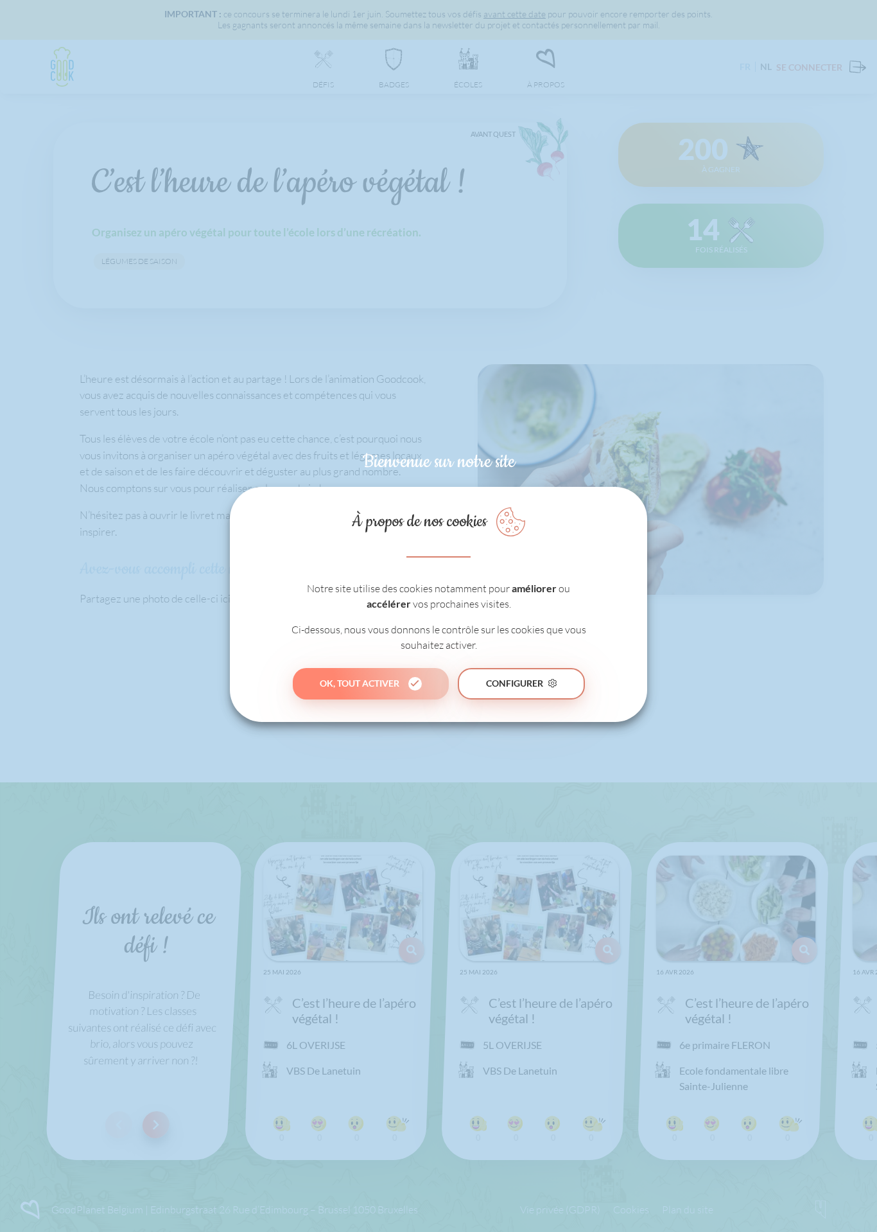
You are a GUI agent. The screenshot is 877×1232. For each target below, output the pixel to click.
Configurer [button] (514, 683)
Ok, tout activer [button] (359, 683)
